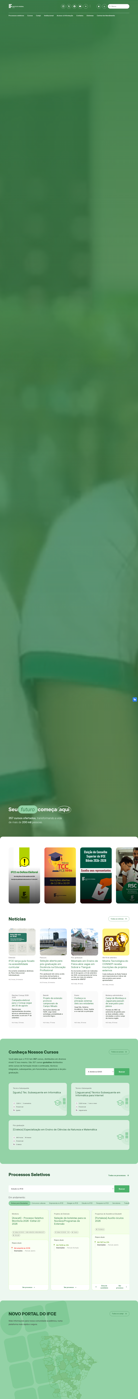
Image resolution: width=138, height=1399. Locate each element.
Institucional (49, 15)
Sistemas (90, 15)
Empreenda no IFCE (56, 1203)
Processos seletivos (16, 15)
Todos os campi (119, 1313)
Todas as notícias (119, 918)
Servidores (116, 1203)
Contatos (79, 15)
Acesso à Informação (65, 15)
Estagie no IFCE (72, 1203)
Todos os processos (118, 1175)
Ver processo (28, 1287)
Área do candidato (101, 1287)
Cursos (30, 15)
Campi (38, 15)
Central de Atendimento (106, 15)
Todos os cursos (119, 1051)
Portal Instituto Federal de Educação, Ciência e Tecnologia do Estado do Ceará (18, 6)
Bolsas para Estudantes (19, 1203)
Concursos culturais (38, 1203)
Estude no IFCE (87, 1203)
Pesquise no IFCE (102, 1203)
